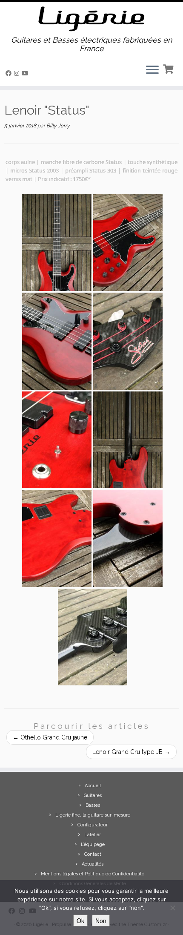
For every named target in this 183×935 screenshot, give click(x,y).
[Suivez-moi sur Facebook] (10, 73)
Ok (80, 920)
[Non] (172, 907)
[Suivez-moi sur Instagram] (18, 73)
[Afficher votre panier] (169, 68)
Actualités (92, 864)
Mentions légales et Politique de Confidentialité (92, 874)
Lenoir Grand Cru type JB (131, 751)
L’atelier (92, 834)
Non (100, 920)
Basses (93, 805)
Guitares (93, 795)
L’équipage (93, 844)
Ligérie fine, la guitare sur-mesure (92, 815)
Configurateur (92, 825)
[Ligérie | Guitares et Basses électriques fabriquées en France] (91, 19)
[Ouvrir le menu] (152, 70)
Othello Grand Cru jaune (50, 737)
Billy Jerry (58, 126)
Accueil (93, 785)
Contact (92, 854)
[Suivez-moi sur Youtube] (26, 73)
